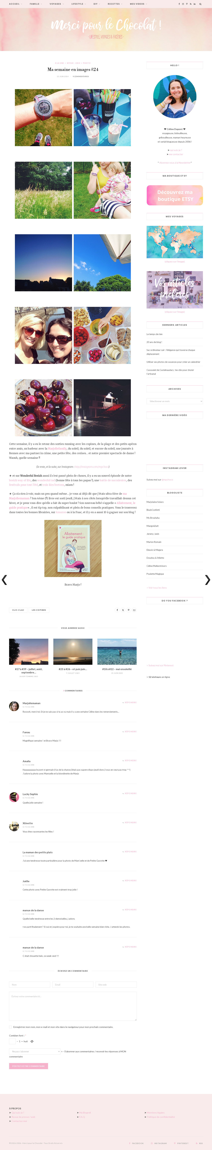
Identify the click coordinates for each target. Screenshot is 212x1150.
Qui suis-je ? (18, 1112)
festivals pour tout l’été (23, 484)
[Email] (134, 610)
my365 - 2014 (73, 63)
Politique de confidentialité (161, 1116)
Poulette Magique (155, 574)
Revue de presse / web (23, 1116)
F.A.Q (82, 1116)
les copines (39, 610)
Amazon (61, 512)
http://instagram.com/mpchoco (91, 466)
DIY (96, 3)
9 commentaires (81, 76)
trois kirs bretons (53, 484)
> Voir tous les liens (157, 587)
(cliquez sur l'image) (175, 261)
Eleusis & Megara (155, 550)
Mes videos (137, 3)
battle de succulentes (113, 480)
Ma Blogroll (85, 1112)
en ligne (159, 677)
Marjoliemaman (31, 703)
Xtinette (28, 823)
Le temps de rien (154, 334)
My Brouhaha (153, 517)
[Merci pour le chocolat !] (106, 29)
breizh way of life (20, 480)
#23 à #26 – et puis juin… (73, 669)
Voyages (55, 3)
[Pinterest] (128, 610)
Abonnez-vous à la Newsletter (175, 162)
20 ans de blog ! (154, 342)
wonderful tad (46, 480)
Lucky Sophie (30, 794)
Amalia (26, 761)
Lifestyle (77, 3)
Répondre (131, 702)
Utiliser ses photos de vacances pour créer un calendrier (173, 362)
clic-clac (18, 610)
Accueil (14, 3)
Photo (87, 63)
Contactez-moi (19, 1121)
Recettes (114, 3)
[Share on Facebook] (117, 610)
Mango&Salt (153, 526)
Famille (34, 3)
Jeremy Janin (153, 534)
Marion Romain (154, 542)
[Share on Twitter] (122, 610)
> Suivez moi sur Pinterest (160, 665)
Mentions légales (156, 1112)
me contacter (176, 154)
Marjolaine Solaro (155, 502)
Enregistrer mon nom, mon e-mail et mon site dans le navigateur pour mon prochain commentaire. (63, 1027)
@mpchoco (167, 479)
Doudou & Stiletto (155, 557)
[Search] (200, 4)
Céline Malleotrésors (157, 566)
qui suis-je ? (176, 150)
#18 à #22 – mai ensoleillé (117, 669)
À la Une (59, 63)
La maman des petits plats (38, 852)
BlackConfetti (153, 510)
